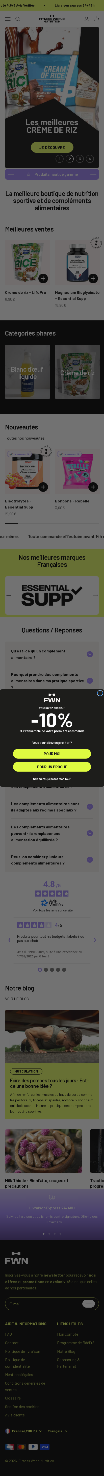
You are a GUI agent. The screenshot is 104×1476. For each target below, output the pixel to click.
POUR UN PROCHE (52, 766)
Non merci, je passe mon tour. (52, 778)
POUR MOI (52, 753)
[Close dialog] (100, 693)
